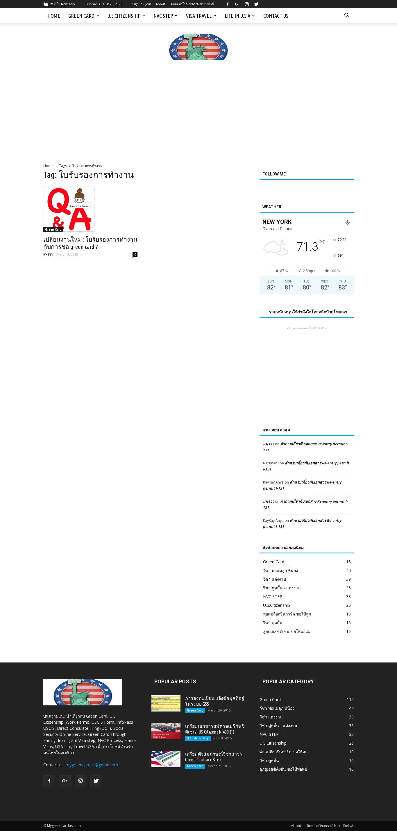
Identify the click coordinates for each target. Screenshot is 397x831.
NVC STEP (163, 16)
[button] (347, 16)
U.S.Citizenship (124, 16)
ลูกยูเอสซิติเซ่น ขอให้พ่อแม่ (287, 631)
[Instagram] (246, 4)
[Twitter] (256, 4)
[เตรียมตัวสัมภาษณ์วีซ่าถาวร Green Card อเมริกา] (165, 759)
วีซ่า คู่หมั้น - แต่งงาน (282, 588)
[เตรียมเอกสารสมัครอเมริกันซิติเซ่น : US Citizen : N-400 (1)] (165, 731)
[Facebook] (227, 4)
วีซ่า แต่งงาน (274, 579)
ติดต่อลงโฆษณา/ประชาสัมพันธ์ (192, 4)
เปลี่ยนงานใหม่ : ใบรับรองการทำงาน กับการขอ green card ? (90, 243)
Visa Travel (199, 16)
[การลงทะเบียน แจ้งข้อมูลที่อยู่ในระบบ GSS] (165, 703)
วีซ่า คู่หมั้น (272, 622)
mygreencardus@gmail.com (92, 764)
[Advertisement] (198, 113)
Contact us (275, 16)
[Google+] (237, 4)
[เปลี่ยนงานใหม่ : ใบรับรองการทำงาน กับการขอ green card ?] (90, 209)
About (160, 4)
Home (53, 16)
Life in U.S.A (237, 16)
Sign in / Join (141, 4)
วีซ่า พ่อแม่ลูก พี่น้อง (280, 570)
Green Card (81, 16)
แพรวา (48, 254)
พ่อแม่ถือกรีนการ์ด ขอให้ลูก (287, 614)
